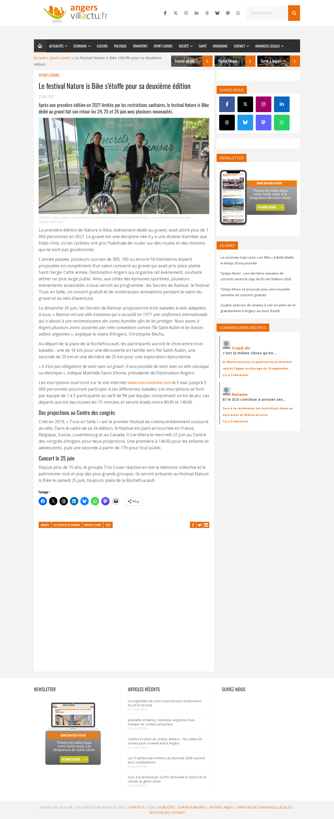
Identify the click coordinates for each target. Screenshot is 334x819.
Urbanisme (220, 45)
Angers (45, 525)
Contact (239, 45)
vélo (108, 525)
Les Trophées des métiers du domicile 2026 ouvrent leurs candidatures (166, 760)
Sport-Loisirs (163, 45)
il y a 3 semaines (235, 421)
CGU (151, 807)
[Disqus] (124, 605)
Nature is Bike (92, 525)
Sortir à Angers (191, 807)
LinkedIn (206, 525)
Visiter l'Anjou (221, 807)
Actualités (56, 45)
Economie (80, 45)
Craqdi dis (241, 347)
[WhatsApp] (238, 13)
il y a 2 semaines (235, 375)
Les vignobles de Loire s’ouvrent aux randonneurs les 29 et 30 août (164, 703)
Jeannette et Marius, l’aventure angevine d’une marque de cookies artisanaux (161, 722)
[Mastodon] (227, 13)
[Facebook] (165, 13)
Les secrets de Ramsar (66, 525)
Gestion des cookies (167, 812)
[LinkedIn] (196, 13)
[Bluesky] (217, 13)
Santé (202, 45)
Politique (120, 45)
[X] (175, 13)
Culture (102, 45)
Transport (140, 45)
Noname (240, 394)
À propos (136, 807)
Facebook (193, 525)
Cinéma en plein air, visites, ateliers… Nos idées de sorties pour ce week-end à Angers (165, 741)
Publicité (166, 807)
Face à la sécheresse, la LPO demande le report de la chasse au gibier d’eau (167, 779)
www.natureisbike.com (149, 382)
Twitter (199, 525)
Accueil (40, 57)
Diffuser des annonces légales (264, 807)
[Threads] (207, 13)
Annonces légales (267, 45)
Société (184, 45)
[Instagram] (186, 13)
